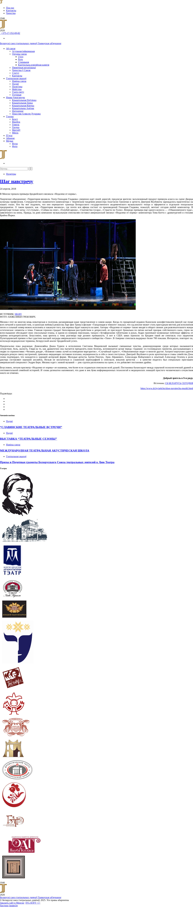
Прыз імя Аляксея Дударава (26, 113)
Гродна (15, 127)
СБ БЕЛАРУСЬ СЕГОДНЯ (179, 383)
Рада (20, 59)
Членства (11, 13)
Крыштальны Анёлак (23, 108)
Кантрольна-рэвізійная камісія (33, 65)
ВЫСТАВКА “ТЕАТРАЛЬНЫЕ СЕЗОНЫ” (28, 438)
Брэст (15, 119)
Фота (14, 146)
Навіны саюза (19, 81)
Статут (15, 73)
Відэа (15, 143)
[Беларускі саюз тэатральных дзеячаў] (1, 2)
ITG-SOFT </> (32, 903)
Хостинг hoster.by (9, 905)
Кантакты (11, 10)
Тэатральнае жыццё (16, 78)
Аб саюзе (10, 48)
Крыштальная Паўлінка (24, 100)
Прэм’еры (17, 86)
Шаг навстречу (16, 181)
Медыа (9, 141)
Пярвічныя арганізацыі (24, 67)
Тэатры (10, 116)
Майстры (17, 89)
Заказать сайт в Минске (12, 903)
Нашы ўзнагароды (15, 97)
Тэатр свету (18, 92)
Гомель (15, 124)
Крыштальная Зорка (22, 103)
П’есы (9, 135)
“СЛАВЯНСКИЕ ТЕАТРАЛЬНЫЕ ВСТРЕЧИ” (31, 427)
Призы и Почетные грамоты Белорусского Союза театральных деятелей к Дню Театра (57, 462)
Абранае (10, 138)
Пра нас (10, 7)
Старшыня (23, 62)
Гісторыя (16, 94)
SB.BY (18, 314)
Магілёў (16, 130)
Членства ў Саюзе (21, 70)
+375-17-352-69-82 (10, 33)
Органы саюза (19, 54)
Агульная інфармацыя (23, 51)
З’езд (20, 56)
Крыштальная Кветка (23, 105)
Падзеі (15, 84)
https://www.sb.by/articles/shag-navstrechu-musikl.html (167, 388)
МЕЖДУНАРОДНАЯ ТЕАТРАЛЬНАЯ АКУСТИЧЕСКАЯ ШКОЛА (44, 450)
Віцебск (16, 122)
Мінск (15, 132)
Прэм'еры (11, 174)
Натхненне (17, 111)
